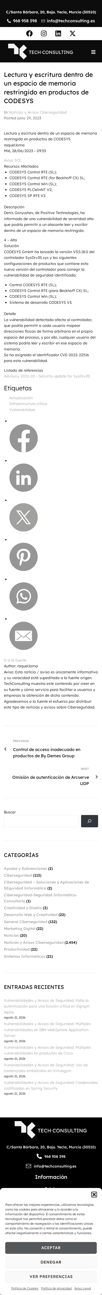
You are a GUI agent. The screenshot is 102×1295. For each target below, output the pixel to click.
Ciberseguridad (18, 875)
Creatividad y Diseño (23, 907)
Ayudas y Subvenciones (25, 868)
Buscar (10, 812)
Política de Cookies (24, 1288)
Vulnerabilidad (22, 409)
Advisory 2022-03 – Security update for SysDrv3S (47, 376)
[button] (94, 1194)
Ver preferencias (51, 1276)
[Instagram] (43, 33)
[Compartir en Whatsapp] (23, 609)
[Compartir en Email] (23, 648)
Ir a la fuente (15, 660)
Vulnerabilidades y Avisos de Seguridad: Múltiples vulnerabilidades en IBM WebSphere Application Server (47, 1029)
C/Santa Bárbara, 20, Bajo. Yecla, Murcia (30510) (51, 12)
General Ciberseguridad (25, 921)
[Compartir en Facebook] (23, 451)
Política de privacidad (56, 1288)
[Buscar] (89, 821)
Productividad (17, 949)
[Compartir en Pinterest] (23, 569)
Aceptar (51, 1247)
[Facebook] (29, 33)
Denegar (51, 1262)
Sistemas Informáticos (24, 956)
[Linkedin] (58, 33)
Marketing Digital (19, 928)
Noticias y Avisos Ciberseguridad (38, 112)
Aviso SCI (12, 160)
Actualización (21, 398)
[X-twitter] (72, 33)
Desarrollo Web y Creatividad (31, 914)
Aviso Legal (82, 1288)
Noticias (11, 935)
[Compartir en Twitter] (23, 530)
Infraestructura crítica (28, 403)
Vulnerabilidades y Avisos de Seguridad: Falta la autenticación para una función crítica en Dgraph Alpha (46, 1006)
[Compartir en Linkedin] (23, 490)
